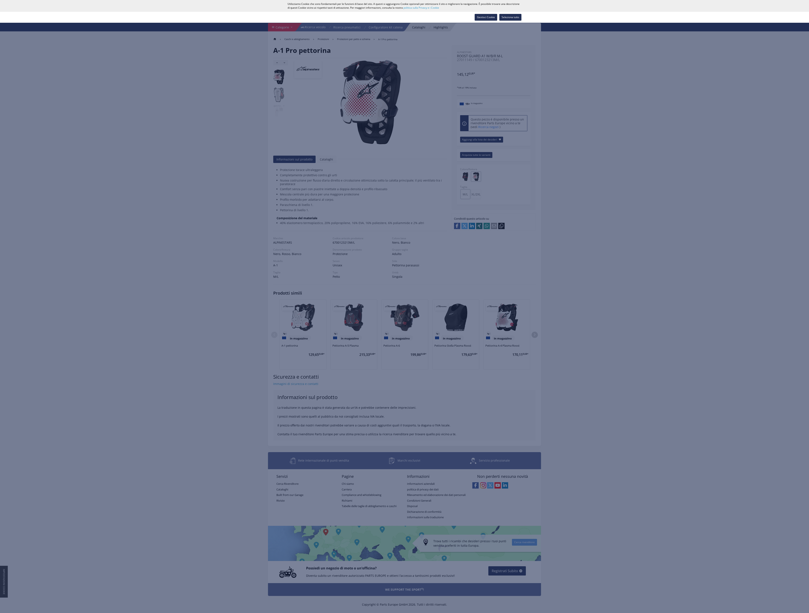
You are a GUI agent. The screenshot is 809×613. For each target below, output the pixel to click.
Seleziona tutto (510, 17)
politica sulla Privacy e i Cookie (421, 7)
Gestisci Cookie (486, 17)
